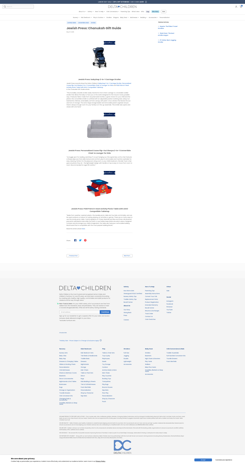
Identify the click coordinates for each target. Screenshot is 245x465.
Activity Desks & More (109, 370)
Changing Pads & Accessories (65, 399)
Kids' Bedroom (85, 17)
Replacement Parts (151, 299)
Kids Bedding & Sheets (88, 381)
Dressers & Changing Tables (68, 361)
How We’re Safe (129, 291)
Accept (203, 460)
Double (126, 359)
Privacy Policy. (100, 461)
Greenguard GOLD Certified (133, 294)
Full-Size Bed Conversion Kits (176, 356)
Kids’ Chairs (84, 370)
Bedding (143, 17)
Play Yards (148, 361)
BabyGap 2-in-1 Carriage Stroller (110, 83)
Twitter (169, 313)
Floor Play (105, 393)
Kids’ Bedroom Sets (87, 353)
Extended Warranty (151, 305)
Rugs (60, 387)
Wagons (116, 17)
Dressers (83, 361)
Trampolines (106, 381)
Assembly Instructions (152, 294)
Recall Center (128, 302)
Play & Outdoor (98, 17)
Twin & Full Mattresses (88, 384)
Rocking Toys (106, 379)
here (83, 229)
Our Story (127, 310)
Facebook (170, 304)
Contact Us (149, 316)
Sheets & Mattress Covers (68, 373)
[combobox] (18, 7)
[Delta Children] (85, 288)
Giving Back (127, 313)
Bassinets (62, 376)
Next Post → (127, 256)
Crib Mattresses (64, 370)
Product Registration (152, 302)
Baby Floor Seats (150, 367)
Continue (105, 312)
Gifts (142, 12)
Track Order (149, 314)
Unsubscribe (63, 332)
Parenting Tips (125, 12)
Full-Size (126, 353)
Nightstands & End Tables (67, 381)
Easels (104, 361)
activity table (71, 22)
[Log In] (236, 7)
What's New (135, 12)
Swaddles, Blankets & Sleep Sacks (68, 403)
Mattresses (133, 17)
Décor (83, 376)
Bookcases (62, 384)
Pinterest (169, 307)
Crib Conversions (112, 12)
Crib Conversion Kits (66, 396)
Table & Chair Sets (87, 373)
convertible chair (83, 22)
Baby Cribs (62, 356)
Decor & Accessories (66, 379)
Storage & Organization (67, 390)
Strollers (109, 17)
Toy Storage (106, 364)
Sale (163, 11)
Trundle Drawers (64, 393)
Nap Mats (84, 396)
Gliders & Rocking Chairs (67, 364)
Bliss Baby (155, 12)
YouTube (170, 310)
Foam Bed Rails (86, 387)
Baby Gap (62, 359)
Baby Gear (123, 17)
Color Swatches (150, 319)
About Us (82, 12)
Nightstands (85, 364)
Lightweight (127, 361)
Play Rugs (105, 384)
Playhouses (106, 359)
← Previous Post (73, 256)
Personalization (165, 17)
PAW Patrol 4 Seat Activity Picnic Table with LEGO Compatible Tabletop (98, 86)
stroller (93, 22)
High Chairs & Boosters (152, 359)
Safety (90, 12)
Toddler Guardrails (173, 353)
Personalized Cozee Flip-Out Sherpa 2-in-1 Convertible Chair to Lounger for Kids (99, 84)
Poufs (104, 401)
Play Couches (106, 376)
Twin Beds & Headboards (89, 356)
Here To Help (99, 12)
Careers (126, 320)
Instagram (170, 301)
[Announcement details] (101, 340)
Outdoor (105, 367)
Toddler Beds (85, 359)
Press (125, 315)
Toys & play (106, 356)
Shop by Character (87, 393)
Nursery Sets (63, 353)
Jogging (126, 356)
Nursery (75, 17)
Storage (83, 367)
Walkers (147, 364)
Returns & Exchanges (152, 311)
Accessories (153, 17)
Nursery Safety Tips (130, 296)
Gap (147, 12)
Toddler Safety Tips (130, 299)
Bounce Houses (107, 387)
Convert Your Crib (151, 296)
